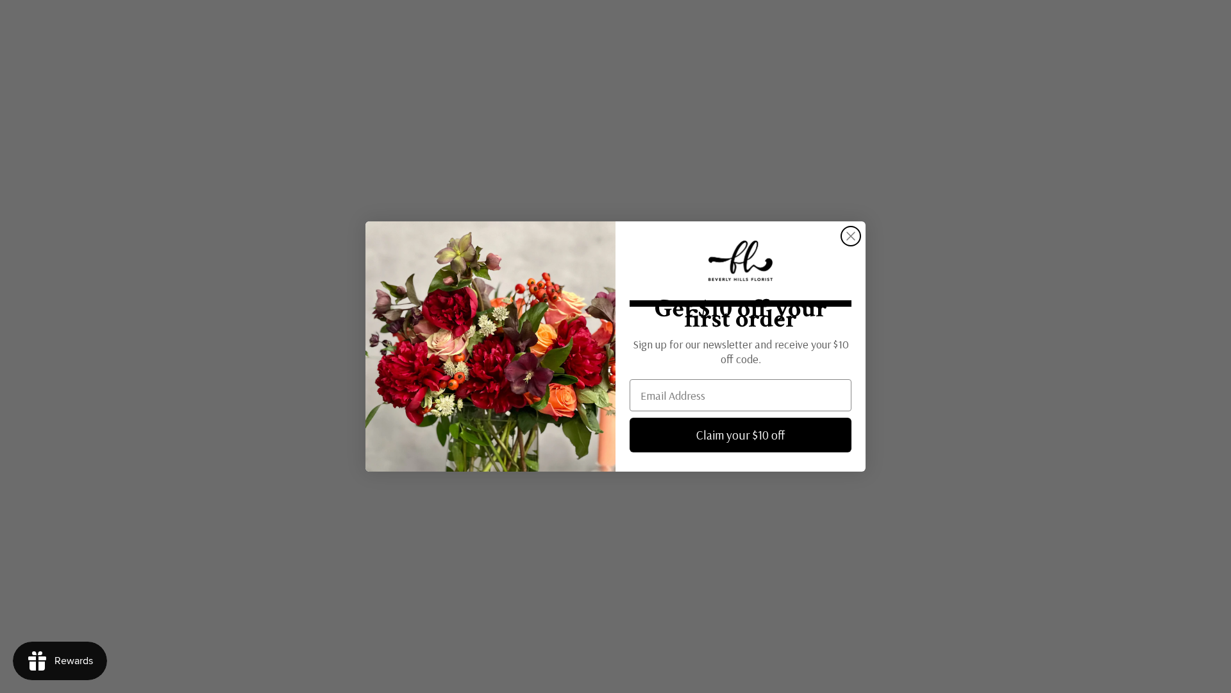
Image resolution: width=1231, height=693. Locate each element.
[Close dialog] (850, 236)
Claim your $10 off (740, 435)
